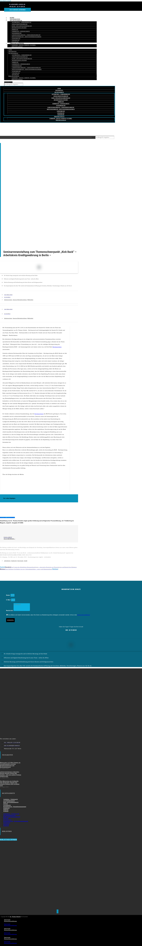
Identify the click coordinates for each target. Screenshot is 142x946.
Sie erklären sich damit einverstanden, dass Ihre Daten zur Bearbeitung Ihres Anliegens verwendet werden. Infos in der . (49, 615)
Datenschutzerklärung (83, 615)
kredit (25, 560)
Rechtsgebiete (16, 20)
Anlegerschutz (8, 299)
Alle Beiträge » (9, 538)
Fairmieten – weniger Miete (21, 31)
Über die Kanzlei (17, 43)
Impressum (7, 919)
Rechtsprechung (57, 347)
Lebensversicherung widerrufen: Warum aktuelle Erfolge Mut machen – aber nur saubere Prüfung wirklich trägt (10, 774)
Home (10, 49)
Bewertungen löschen (19, 27)
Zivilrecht (15, 74)
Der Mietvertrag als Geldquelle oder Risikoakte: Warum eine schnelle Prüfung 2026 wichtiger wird (9, 783)
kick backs (20, 560)
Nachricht (10, 610)
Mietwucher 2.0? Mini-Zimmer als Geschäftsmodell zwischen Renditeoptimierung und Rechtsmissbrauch (10, 765)
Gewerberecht (17, 33)
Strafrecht (16, 73)
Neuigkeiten (12, 51)
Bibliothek (30, 299)
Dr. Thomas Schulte (15, 916)
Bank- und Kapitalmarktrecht (22, 26)
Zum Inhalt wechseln (5, 0)
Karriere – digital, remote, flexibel (24, 45)
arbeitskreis (7, 560)
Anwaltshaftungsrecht (19, 24)
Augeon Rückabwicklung (20, 299)
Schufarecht (16, 38)
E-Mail (8, 600)
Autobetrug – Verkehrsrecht (21, 22)
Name (8, 595)
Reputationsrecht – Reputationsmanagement (26, 36)
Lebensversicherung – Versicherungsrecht (26, 35)
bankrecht (14, 560)
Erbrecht (15, 29)
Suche (10, 82)
